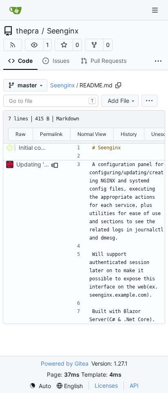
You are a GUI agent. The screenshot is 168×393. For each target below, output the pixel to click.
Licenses (106, 385)
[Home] (15, 10)
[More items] (158, 61)
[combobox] (50, 101)
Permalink (51, 134)
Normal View (91, 134)
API (134, 385)
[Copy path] (118, 85)
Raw (20, 134)
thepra (27, 31)
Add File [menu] (118, 100)
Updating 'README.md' (47, 164)
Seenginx (63, 31)
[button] (34, 45)
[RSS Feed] (12, 45)
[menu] (149, 101)
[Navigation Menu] (156, 10)
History (129, 134)
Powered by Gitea (64, 363)
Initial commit (36, 147)
